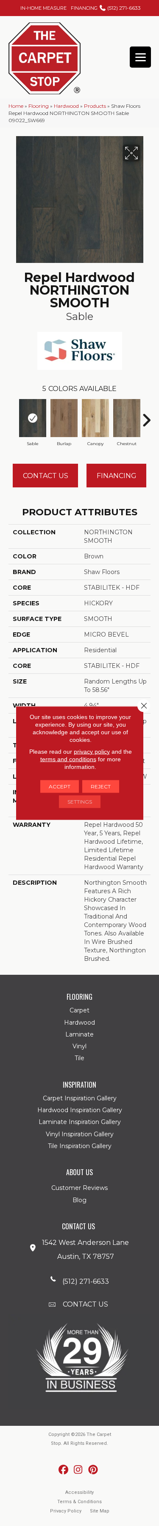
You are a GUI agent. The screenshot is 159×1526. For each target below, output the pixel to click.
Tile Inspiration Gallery (80, 1146)
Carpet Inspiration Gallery (80, 1098)
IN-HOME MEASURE (43, 8)
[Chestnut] (126, 418)
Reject (101, 786)
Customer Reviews (79, 1188)
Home (15, 106)
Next (146, 416)
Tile (79, 1058)
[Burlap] (64, 418)
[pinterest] (93, 1470)
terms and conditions (68, 759)
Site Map (99, 1511)
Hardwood (66, 106)
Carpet (79, 1010)
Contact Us (45, 476)
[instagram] (78, 1470)
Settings (79, 802)
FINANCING (84, 8)
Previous (12, 416)
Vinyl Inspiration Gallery (80, 1134)
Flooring (38, 106)
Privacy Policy (65, 1511)
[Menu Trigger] (140, 57)
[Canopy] (95, 418)
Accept (59, 786)
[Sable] (32, 418)
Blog (79, 1200)
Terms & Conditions (79, 1501)
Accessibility (79, 1492)
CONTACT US (85, 1304)
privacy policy (92, 751)
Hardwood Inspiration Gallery (79, 1110)
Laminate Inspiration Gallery (80, 1122)
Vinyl (79, 1046)
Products (95, 106)
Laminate (79, 1034)
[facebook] (63, 1470)
